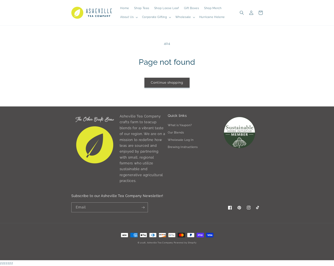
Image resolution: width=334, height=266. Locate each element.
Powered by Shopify (185, 242)
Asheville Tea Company (160, 242)
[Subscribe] (143, 207)
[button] (128, 17)
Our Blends (176, 132)
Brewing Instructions (183, 147)
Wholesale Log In (181, 140)
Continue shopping (167, 82)
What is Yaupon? (180, 125)
